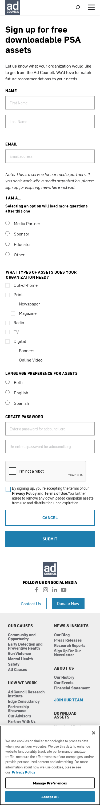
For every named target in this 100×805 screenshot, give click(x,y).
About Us (64, 668)
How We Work (22, 683)
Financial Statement (72, 688)
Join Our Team (68, 700)
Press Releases (68, 640)
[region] (50, 765)
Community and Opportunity (21, 637)
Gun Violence (19, 654)
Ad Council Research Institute (26, 694)
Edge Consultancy (24, 702)
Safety (13, 664)
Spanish (21, 403)
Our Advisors (19, 716)
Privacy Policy (24, 493)
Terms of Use (55, 493)
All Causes (17, 670)
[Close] (93, 733)
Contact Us (31, 603)
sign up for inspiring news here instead (39, 187)
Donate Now (68, 603)
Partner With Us (22, 722)
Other (19, 254)
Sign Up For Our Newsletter (67, 653)
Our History (64, 678)
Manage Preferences (50, 783)
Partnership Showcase (18, 709)
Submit (50, 538)
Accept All (49, 796)
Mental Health (20, 659)
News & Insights (71, 626)
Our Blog (62, 635)
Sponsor (21, 234)
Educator (22, 244)
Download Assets (65, 715)
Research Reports (70, 646)
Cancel (50, 517)
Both (18, 382)
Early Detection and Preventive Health (25, 646)
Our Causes (20, 626)
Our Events (64, 683)
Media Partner (27, 223)
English (21, 392)
